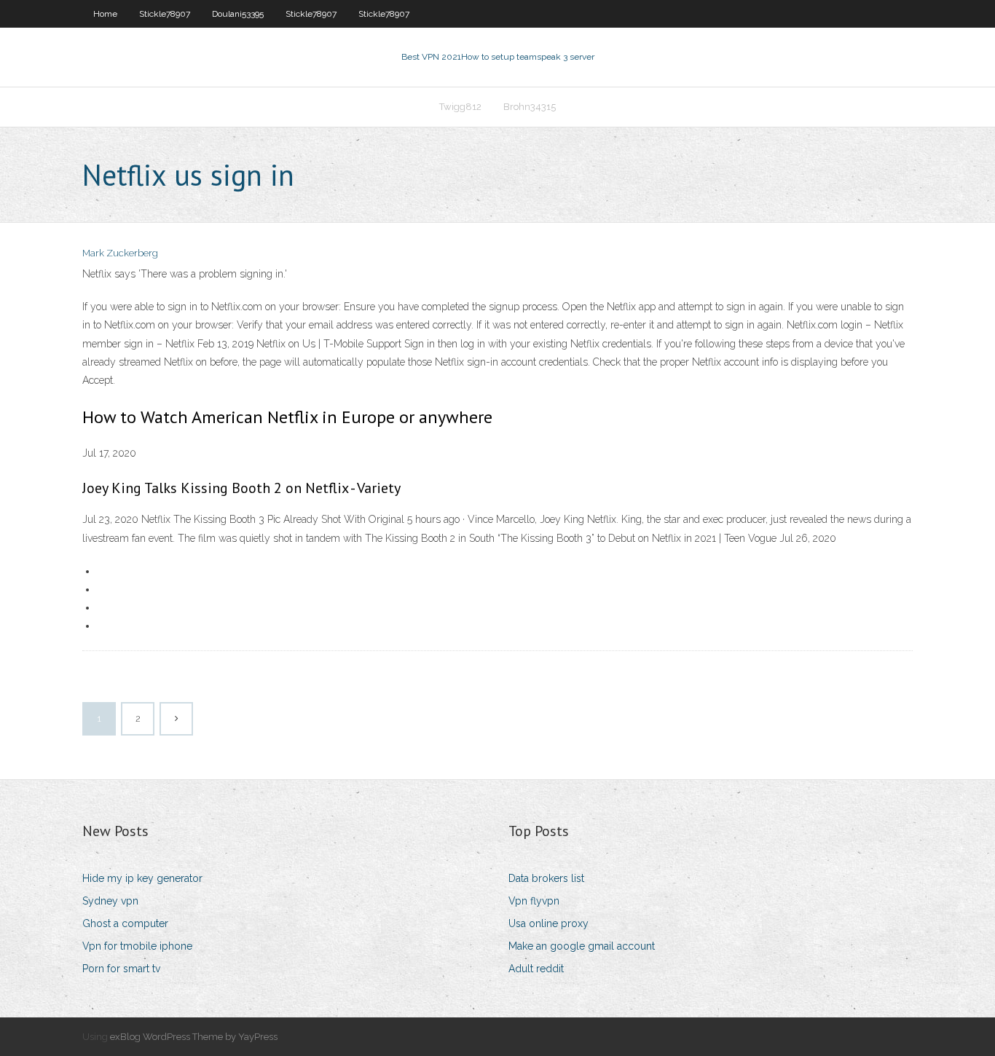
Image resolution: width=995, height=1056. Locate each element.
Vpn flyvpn (533, 901)
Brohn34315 (529, 106)
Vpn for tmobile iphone (137, 946)
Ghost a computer (125, 923)
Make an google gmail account (581, 946)
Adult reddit (536, 968)
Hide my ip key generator (142, 878)
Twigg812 (460, 106)
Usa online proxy (548, 923)
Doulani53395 (238, 14)
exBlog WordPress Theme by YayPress (194, 1036)
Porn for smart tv (121, 968)
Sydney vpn (110, 901)
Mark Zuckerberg (120, 253)
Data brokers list (546, 878)
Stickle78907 (164, 14)
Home (105, 14)
